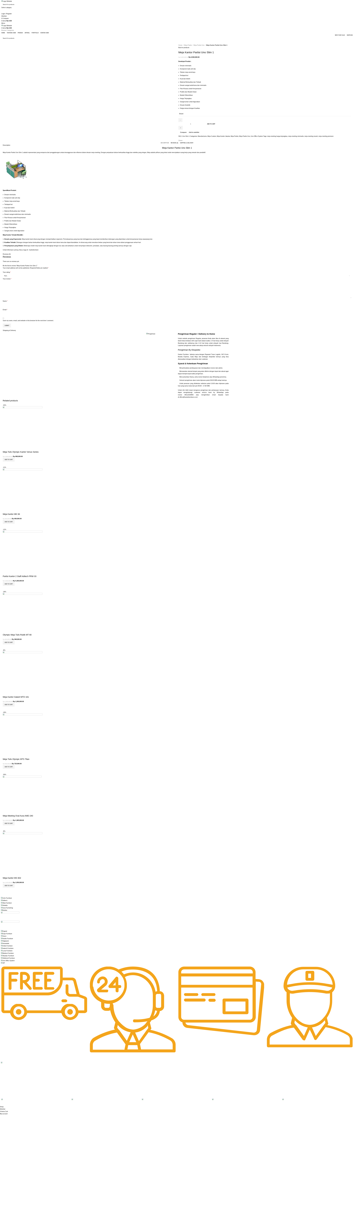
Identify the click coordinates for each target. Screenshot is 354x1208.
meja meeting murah (311, 136)
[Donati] (10, 925)
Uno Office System (257, 136)
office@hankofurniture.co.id (188, 397)
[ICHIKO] (7, 946)
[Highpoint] (5, 941)
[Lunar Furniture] (6, 951)
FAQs (144, 1073)
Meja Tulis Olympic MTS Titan (16, 759)
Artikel (73, 1073)
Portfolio (74, 1080)
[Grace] (3, 936)
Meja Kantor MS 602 (12, 878)
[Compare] (5, 464)
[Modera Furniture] (7, 953)
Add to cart (211, 124)
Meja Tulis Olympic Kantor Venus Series (21, 452)
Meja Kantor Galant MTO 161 (16, 697)
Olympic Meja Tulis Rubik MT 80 (17, 635)
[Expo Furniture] (6, 933)
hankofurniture (33, 250)
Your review (7, 279)
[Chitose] (10, 916)
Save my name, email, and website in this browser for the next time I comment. (28, 320)
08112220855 (190, 395)
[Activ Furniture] (6, 898)
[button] (9, 460)
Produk (74, 1070)
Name (5, 301)
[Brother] (4, 910)
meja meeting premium (326, 136)
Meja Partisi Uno (199, 45)
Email (5, 309)
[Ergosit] (4, 931)
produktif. (203, 152)
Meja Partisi (188, 45)
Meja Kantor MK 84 (11, 514)
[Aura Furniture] (7, 908)
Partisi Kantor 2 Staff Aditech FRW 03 (19, 576)
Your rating (7, 272)
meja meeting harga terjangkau (277, 136)
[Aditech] (4, 900)
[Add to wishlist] (5, 448)
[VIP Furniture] (3, 963)
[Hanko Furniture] (7, 938)
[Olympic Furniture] (7, 955)
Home (180, 45)
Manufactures (202, 136)
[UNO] (8, 960)
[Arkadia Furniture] (4, 905)
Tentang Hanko (76, 1067)
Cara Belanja (146, 1067)
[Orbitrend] (8, 958)
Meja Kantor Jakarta (223, 136)
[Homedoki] (5, 943)
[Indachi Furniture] (7, 948)
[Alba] (6, 903)
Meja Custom (211, 136)
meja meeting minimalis (296, 136)
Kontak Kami (75, 1076)
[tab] (165, 143)
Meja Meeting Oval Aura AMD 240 (18, 816)
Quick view (10, 464)
